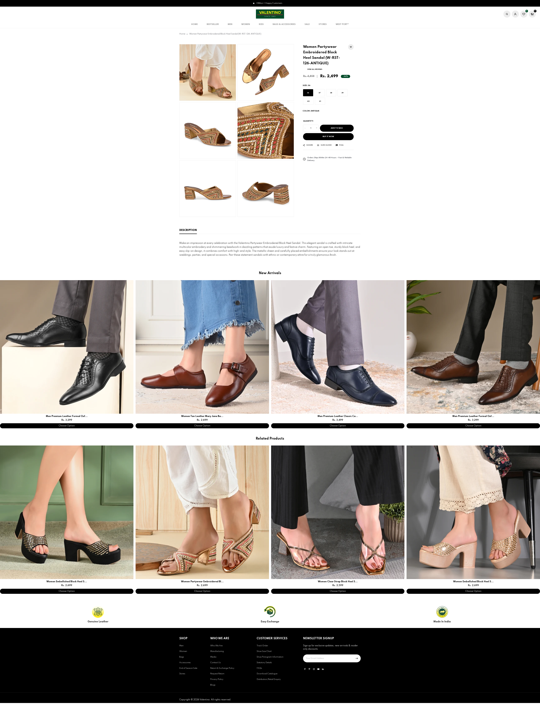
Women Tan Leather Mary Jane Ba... (202, 416)
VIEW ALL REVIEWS (314, 69)
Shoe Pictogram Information (270, 657)
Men (181, 646)
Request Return (217, 674)
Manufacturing (217, 651)
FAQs (259, 668)
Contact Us (215, 663)
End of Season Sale (188, 668)
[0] (523, 14)
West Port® (342, 24)
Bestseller (213, 24)
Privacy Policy (216, 679)
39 (343, 93)
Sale (307, 24)
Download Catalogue (267, 674)
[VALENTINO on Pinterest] (309, 669)
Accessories (185, 663)
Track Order (262, 646)
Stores (323, 24)
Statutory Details (264, 663)
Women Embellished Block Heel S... (66, 581)
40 (308, 101)
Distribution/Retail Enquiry (269, 679)
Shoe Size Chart (264, 651)
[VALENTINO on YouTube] (318, 669)
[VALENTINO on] (323, 669)
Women (183, 651)
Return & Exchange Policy (222, 668)
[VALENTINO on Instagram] (314, 669)
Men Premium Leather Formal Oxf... (67, 416)
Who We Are (216, 646)
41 (320, 101)
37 (320, 93)
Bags (181, 657)
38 (331, 93)
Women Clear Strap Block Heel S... (338, 581)
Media (213, 657)
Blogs (212, 685)
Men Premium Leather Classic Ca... (338, 416)
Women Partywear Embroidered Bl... (202, 581)
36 (308, 93)
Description (188, 230)
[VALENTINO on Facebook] (305, 669)
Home (194, 24)
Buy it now (328, 136)
